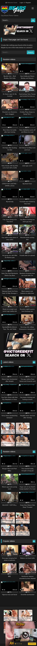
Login (21, 2)
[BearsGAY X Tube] (15, 10)
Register (28, 2)
